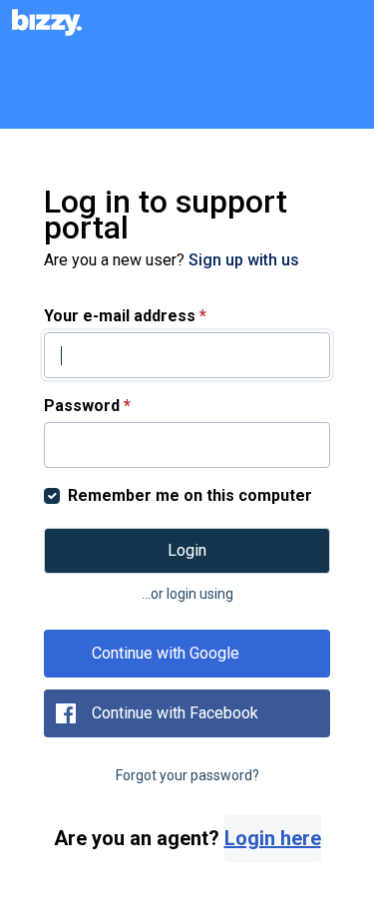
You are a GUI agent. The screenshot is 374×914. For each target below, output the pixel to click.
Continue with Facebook (175, 712)
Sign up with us (243, 259)
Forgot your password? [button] (187, 775)
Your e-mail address (125, 315)
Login (187, 550)
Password (87, 405)
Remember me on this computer (190, 495)
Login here (272, 838)
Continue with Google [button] (165, 653)
